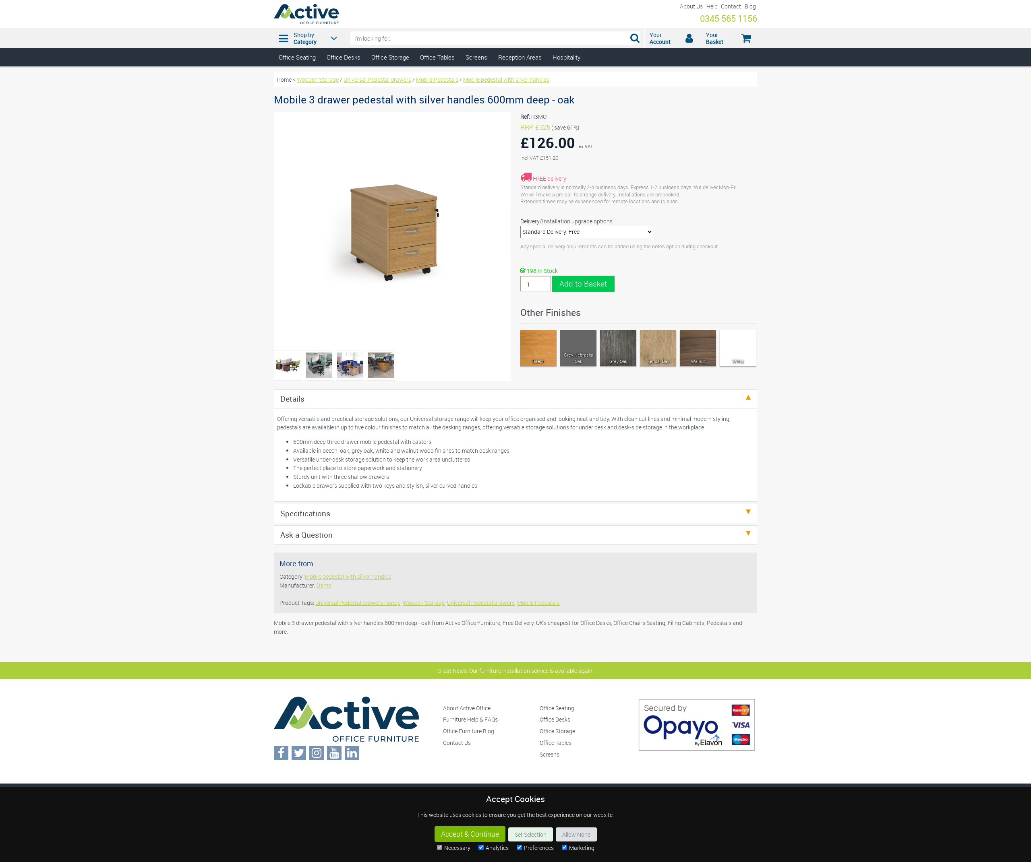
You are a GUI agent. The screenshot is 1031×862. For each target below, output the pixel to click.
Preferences (539, 848)
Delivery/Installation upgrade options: (567, 221)
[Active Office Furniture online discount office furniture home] (306, 22)
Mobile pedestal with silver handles (506, 79)
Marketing (581, 848)
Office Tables (437, 57)
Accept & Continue (470, 834)
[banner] (515, 33)
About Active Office (467, 708)
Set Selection (531, 834)
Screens (476, 57)
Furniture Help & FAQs (470, 719)
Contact (731, 6)
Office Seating (297, 57)
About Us (691, 6)
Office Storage (390, 57)
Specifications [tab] (305, 513)
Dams (324, 585)
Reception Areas (520, 57)
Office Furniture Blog (468, 731)
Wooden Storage (318, 79)
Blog (750, 6)
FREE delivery (549, 178)
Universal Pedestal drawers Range (357, 602)
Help (712, 6)
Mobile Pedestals (437, 79)
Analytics (497, 848)
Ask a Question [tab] (306, 535)
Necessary (457, 848)
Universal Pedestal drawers (377, 79)
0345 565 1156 (728, 18)
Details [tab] (292, 399)
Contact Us (457, 743)
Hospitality (566, 57)
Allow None (576, 834)
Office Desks (343, 57)
